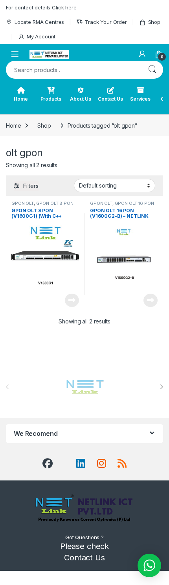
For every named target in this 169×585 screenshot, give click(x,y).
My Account (41, 36)
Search (152, 70)
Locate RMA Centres (39, 22)
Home (21, 99)
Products (50, 99)
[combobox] (73, 70)
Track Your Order (106, 22)
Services (140, 99)
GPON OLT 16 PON (134, 203)
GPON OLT (22, 203)
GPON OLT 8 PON (54, 203)
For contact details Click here (41, 7)
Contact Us (110, 99)
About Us (80, 99)
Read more (72, 300)
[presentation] (161, 387)
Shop (154, 22)
